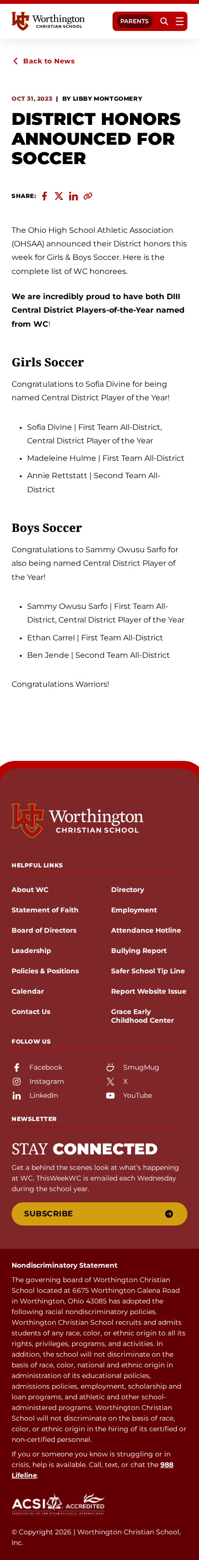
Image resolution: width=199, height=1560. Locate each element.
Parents (134, 21)
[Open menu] (179, 21)
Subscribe (48, 1213)
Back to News (48, 61)
